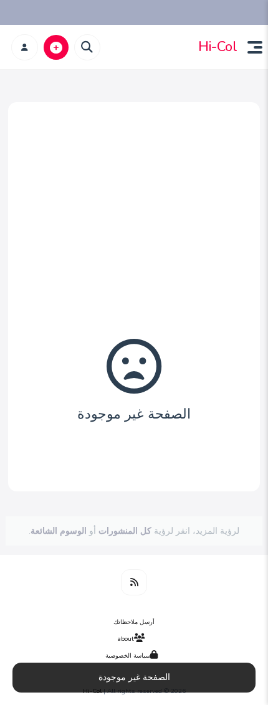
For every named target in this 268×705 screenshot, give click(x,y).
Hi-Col (217, 46)
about (126, 639)
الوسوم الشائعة (59, 531)
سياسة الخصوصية (127, 655)
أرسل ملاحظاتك (134, 622)
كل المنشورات (124, 531)
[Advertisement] (134, 255)
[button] (249, 47)
